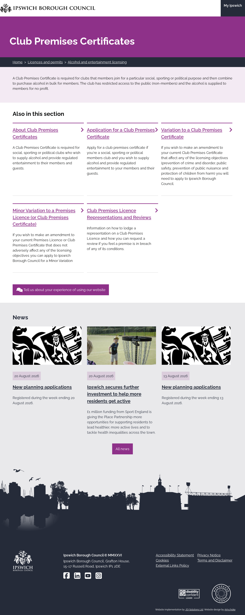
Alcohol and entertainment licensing (97, 62)
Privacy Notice (209, 555)
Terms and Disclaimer (214, 560)
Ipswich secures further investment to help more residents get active (114, 394)
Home (18, 62)
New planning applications (42, 387)
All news (122, 449)
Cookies (162, 560)
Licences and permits (45, 62)
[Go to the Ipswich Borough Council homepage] (47, 8)
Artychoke (230, 609)
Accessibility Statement (175, 555)
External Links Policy (172, 565)
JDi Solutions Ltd (194, 609)
